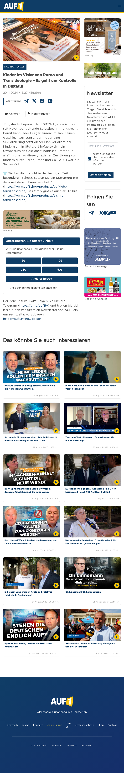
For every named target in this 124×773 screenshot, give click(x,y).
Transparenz (87, 746)
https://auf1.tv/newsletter (22, 318)
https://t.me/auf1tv (33, 305)
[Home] (14, 6)
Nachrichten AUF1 (14, 67)
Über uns (68, 725)
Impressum (57, 746)
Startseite (13, 725)
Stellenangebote (84, 725)
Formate (38, 725)
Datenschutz (71, 746)
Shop (101, 725)
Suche (25, 725)
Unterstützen (54, 725)
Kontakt (112, 725)
